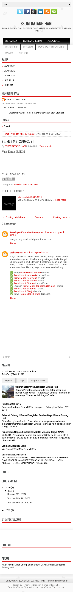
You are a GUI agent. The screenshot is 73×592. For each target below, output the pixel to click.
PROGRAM (53, 40)
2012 (7, 510)
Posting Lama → (61, 217)
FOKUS (9, 53)
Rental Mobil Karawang (25, 278)
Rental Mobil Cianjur (24, 291)
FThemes (27, 585)
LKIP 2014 (9, 80)
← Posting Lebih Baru (14, 217)
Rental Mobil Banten (30, 272)
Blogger (60, 112)
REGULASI (11, 47)
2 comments (46, 146)
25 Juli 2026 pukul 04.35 (36, 252)
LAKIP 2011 (9, 66)
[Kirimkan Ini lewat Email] (3, 179)
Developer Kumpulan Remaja (25, 232)
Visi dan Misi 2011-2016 (14, 454)
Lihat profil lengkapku (15, 108)
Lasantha (55, 585)
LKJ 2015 (8, 85)
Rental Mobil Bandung (25, 288)
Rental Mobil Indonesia (25, 275)
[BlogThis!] (7, 179)
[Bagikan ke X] (10, 179)
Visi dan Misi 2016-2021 (23, 134)
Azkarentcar (16, 252)
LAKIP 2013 (9, 75)
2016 (7, 487)
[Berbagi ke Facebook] (13, 179)
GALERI (23, 53)
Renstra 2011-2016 (11, 404)
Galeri (7, 126)
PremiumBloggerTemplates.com (23, 587)
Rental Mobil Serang (30, 294)
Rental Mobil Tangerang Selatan (39, 286)
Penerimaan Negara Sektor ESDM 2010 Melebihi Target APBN (33, 432)
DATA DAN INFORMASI (51, 47)
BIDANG (28, 47)
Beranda (39, 217)
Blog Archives (38, 380)
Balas (13, 243)
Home (6, 134)
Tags (21, 380)
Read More (60, 200)
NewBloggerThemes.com (53, 587)
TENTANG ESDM (32, 40)
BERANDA (11, 40)
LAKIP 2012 (9, 70)
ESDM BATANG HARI (36, 23)
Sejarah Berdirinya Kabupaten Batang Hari (36, 386)
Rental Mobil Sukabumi (25, 280)
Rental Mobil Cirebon (24, 283)
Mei (10, 491)
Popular (9, 380)
